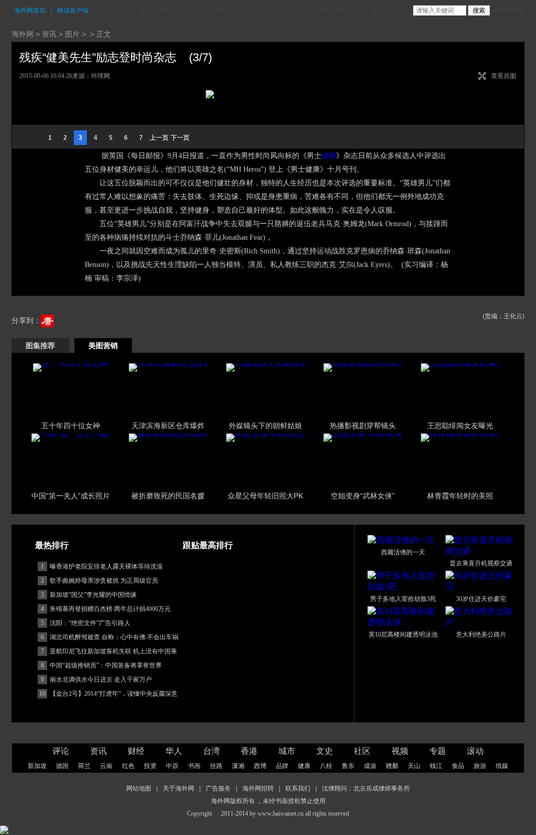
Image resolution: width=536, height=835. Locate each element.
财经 (164, 10)
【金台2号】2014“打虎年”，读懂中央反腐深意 (113, 693)
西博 (260, 766)
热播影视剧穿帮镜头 (363, 425)
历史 (258, 10)
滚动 (378, 10)
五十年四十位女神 (70, 425)
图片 (72, 34)
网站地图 (138, 788)
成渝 (370, 766)
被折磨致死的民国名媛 (168, 496)
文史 (324, 751)
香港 (221, 10)
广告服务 (218, 788)
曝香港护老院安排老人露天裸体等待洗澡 (106, 566)
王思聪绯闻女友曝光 (460, 425)
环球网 (100, 76)
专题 (437, 751)
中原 (172, 766)
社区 (277, 10)
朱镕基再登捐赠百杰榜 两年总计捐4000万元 (110, 609)
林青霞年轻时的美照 (460, 496)
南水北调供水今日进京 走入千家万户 (101, 679)
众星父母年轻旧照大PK (265, 496)
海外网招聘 (258, 788)
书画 (194, 766)
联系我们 (297, 788)
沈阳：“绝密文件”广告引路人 (90, 623)
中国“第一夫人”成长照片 (70, 496)
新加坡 (318, 10)
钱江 (436, 766)
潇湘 (238, 766)
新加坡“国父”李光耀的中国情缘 (93, 594)
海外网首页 (30, 10)
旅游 (480, 766)
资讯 (145, 10)
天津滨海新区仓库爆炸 (168, 425)
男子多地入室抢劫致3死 (403, 599)
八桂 (326, 766)
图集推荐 (40, 345)
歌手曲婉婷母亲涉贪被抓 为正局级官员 (104, 580)
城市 (239, 10)
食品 (458, 766)
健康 (328, 156)
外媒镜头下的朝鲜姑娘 (265, 425)
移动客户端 (72, 10)
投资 (150, 766)
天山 (414, 766)
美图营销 (103, 345)
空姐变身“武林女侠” (363, 496)
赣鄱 (392, 766)
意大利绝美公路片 (481, 634)
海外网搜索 (508, 10)
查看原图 (503, 76)
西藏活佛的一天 (403, 552)
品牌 (282, 766)
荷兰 (359, 10)
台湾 (202, 10)
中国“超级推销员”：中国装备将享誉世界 (106, 665)
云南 (106, 766)
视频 (296, 10)
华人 (183, 10)
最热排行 (52, 545)
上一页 (159, 137)
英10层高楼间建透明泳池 (403, 634)
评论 (126, 10)
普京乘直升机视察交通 (481, 563)
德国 (340, 10)
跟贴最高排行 (208, 545)
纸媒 (502, 766)
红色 (128, 766)
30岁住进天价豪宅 (481, 599)
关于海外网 (178, 788)
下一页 (180, 137)
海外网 (23, 34)
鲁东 (348, 766)
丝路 (216, 766)
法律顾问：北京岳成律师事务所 (366, 788)
